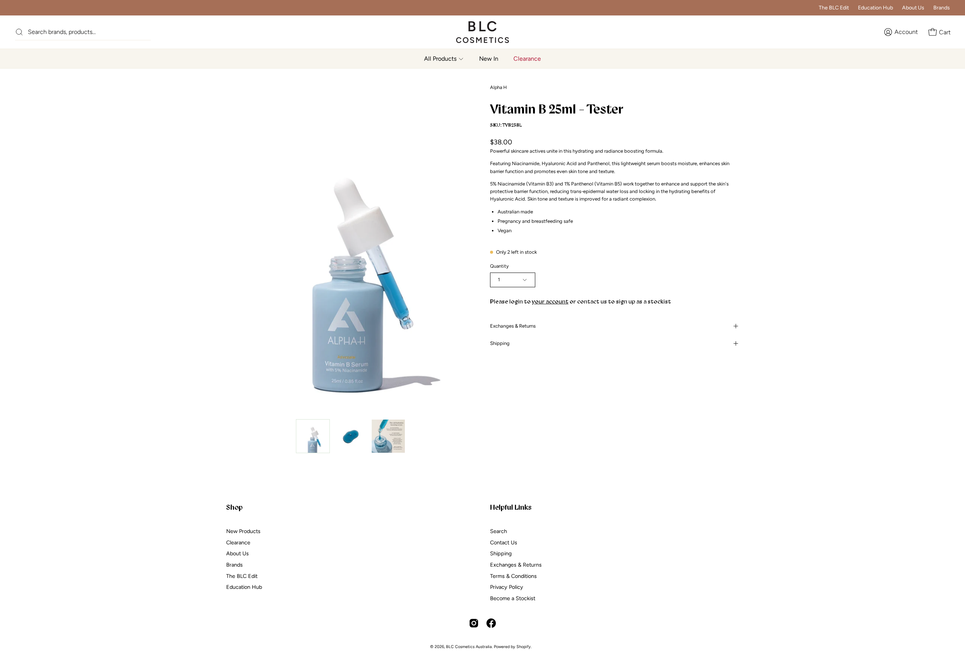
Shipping (500, 343)
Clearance (238, 542)
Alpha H (498, 87)
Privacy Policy (506, 587)
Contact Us (503, 542)
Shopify (523, 646)
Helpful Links (511, 507)
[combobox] (89, 32)
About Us (913, 8)
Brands (941, 8)
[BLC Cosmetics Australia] (475, 32)
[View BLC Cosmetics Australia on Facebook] (491, 623)
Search (498, 531)
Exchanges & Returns (513, 326)
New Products (243, 531)
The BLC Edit (834, 8)
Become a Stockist (512, 598)
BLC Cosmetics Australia (469, 646)
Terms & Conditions (513, 575)
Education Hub (875, 8)
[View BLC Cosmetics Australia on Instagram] (473, 623)
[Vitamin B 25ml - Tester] (313, 436)
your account (550, 301)
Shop (234, 507)
